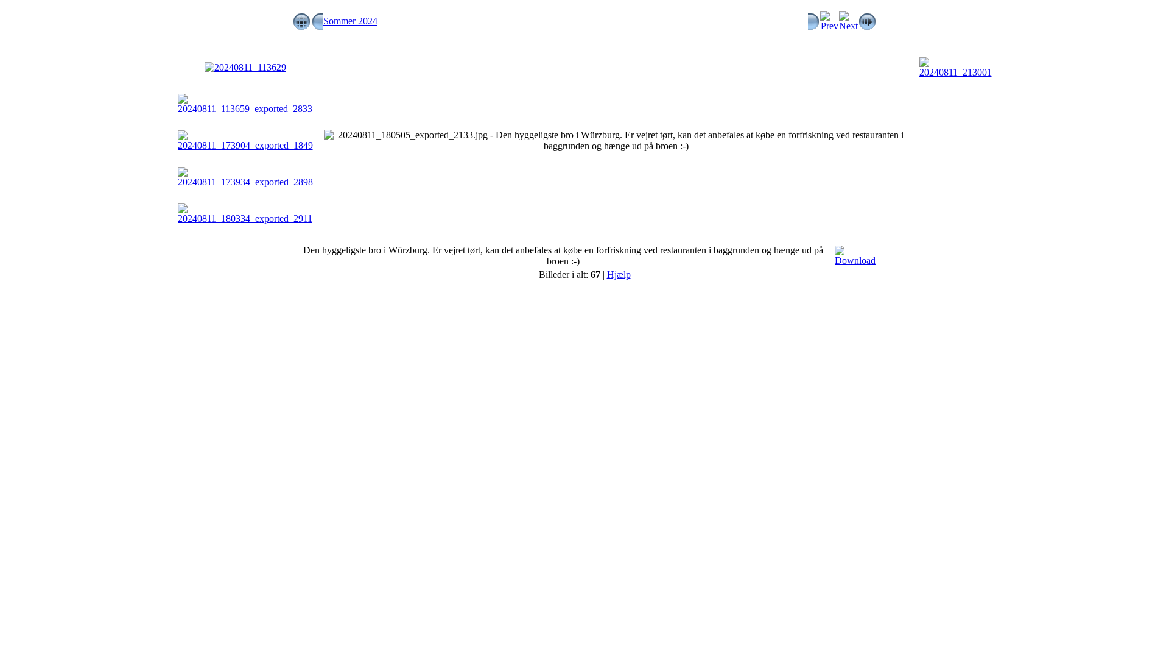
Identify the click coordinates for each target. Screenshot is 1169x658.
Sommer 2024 (350, 21)
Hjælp (619, 274)
